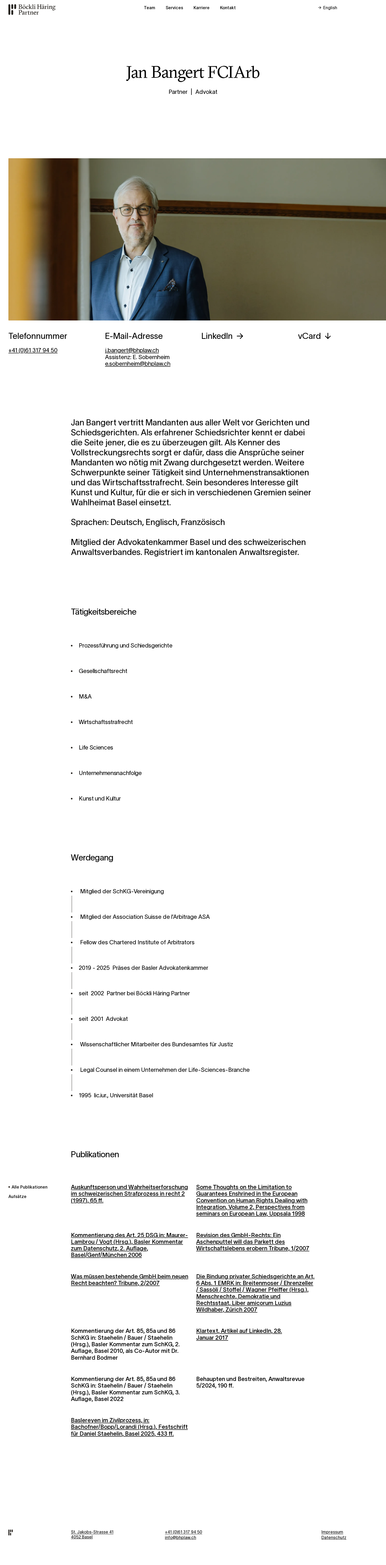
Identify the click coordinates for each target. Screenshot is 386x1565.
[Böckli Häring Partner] (36, 9)
